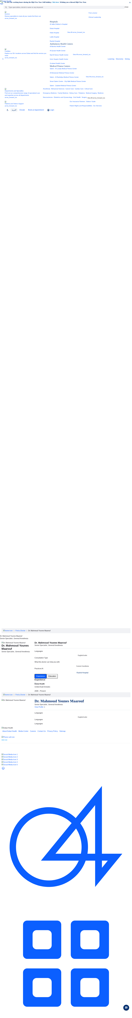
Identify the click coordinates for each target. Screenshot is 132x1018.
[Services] (66, 963)
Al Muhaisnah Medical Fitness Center (62, 73)
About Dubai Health (7, 116)
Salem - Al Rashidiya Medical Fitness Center (64, 77)
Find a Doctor (20, 631)
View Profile (39, 707)
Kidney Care (73, 93)
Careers (3, 134)
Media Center (5, 129)
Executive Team (6, 124)
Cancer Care (69, 89)
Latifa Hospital (54, 37)
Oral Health (77, 97)
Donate (22, 110)
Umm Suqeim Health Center (59, 59)
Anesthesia (46, 89)
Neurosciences (48, 97)
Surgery (84, 97)
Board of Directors (6, 121)
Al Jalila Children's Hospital (58, 24)
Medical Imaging (91, 93)
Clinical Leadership (95, 17)
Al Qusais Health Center (57, 50)
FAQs (2, 136)
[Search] (6, 7)
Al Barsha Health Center (58, 46)
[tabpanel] (82, 685)
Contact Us (4, 139)
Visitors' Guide (90, 101)
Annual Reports (5, 131)
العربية (14, 110)
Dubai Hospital (54, 28)
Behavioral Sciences (57, 89)
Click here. (55, 2)
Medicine (101, 93)
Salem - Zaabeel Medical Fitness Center (63, 85)
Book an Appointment (36, 110)
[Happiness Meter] (3, 768)
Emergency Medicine (50, 93)
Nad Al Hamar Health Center (59, 55)
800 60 (4, 740)
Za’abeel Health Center (57, 63)
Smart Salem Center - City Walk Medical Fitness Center (68, 81)
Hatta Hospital (54, 32)
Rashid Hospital (55, 41)
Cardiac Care (79, 89)
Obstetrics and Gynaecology (63, 97)
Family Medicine (63, 93)
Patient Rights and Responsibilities (81, 106)
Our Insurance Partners (77, 101)
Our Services (97, 106)
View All (76, 32)
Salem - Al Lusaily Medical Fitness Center (63, 68)
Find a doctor (93, 13)
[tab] (41, 676)
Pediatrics (81, 93)
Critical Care (89, 89)
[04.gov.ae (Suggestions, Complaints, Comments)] (66, 834)
